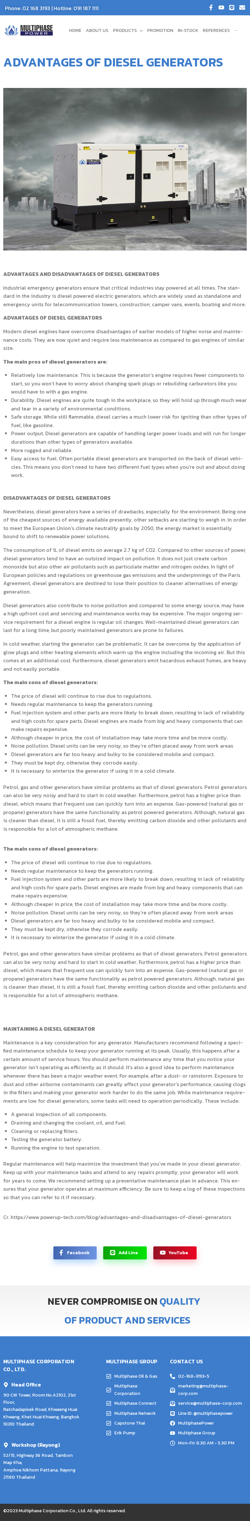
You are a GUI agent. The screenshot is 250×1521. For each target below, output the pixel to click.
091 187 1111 (86, 8)
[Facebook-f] (211, 7)
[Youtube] (221, 7)
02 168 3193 (36, 8)
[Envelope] (242, 7)
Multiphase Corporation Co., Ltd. (52, 1510)
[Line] (232, 7)
